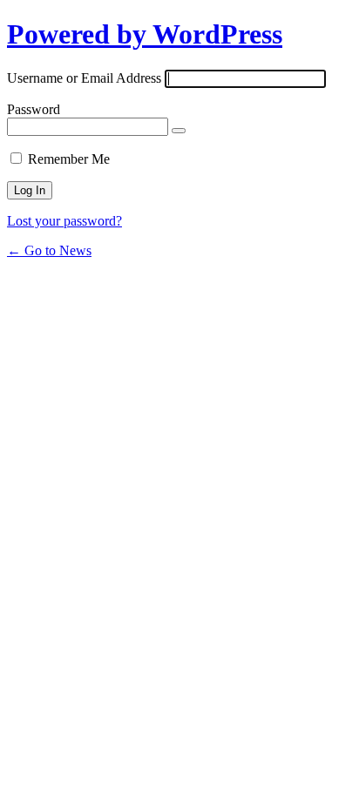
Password (33, 109)
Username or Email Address (84, 78)
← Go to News (49, 250)
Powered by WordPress (144, 34)
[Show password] (179, 130)
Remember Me (69, 159)
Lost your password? (64, 220)
